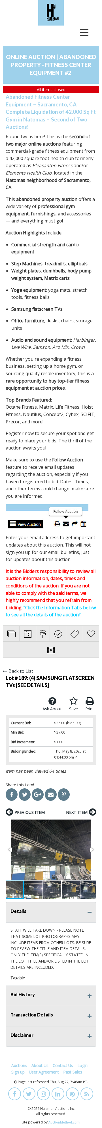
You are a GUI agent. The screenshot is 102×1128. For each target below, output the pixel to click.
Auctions (19, 1065)
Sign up (18, 1072)
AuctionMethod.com (64, 1122)
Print (89, 708)
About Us (39, 1065)
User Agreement (44, 1072)
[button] (51, 850)
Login (82, 1065)
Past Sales (72, 1072)
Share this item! (20, 784)
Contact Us (63, 1065)
